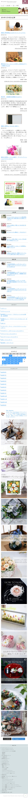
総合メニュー (25, 2)
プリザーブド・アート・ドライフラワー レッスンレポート (15, 81)
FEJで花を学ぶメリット (6, 755)
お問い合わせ (4, 790)
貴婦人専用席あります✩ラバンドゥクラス (13, 33)
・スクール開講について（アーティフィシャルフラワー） (11, 786)
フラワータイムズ (5, 761)
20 (3, 361)
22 (10, 361)
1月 (13, 5)
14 (7, 359)
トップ (2, 5)
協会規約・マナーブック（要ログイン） (9, 776)
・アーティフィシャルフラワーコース (8, 771)
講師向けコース (5, 777)
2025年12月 (4, 396)
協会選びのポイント (6, 758)
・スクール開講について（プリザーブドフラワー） (10, 784)
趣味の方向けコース (6, 764)
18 (21, 359)
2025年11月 (4, 399)
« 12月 (1, 365)
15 (10, 359)
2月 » (5, 365)
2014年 (8, 5)
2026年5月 (3, 381)
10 (17, 357)
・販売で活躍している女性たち (6, 789)
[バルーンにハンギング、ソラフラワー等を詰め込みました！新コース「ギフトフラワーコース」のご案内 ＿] (14, 697)
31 (17, 363)
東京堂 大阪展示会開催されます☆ (11, 97)
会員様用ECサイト (5, 763)
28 (7, 363)
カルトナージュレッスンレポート (9, 337)
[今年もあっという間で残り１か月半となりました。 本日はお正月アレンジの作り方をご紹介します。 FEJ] (14, 671)
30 (14, 363)
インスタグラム (5, 760)
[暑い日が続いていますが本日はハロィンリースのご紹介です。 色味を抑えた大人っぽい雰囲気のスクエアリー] (14, 432)
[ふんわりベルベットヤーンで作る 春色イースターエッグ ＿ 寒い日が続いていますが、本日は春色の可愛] (14, 644)
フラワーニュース (23, 110)
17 (17, 359)
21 (7, 361)
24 (17, 361)
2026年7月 (3, 375)
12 (24, 357)
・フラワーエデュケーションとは (7, 779)
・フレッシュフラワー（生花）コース (8, 773)
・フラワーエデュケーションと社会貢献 (8, 751)
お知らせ (3, 323)
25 (21, 361)
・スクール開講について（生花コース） (8, 787)
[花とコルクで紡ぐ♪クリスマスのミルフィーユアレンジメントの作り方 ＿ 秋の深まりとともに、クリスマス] (14, 723)
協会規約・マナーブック (7, 343)
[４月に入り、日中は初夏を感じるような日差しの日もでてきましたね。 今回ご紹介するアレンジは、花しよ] (14, 538)
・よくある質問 (4, 769)
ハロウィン (3, 308)
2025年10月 (4, 402)
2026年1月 (3, 393)
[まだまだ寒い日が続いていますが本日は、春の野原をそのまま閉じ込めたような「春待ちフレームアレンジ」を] (14, 618)
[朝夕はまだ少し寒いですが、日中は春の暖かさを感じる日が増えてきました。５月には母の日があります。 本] (14, 565)
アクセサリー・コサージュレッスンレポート (12, 331)
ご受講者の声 (4, 757)
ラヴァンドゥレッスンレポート (21, 48)
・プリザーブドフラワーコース (6, 770)
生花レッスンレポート (6, 340)
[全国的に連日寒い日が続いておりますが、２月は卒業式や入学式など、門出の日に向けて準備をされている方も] (14, 591)
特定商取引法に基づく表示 (7, 792)
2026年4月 (3, 384)
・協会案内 (3, 752)
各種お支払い (4, 774)
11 (21, 357)
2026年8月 (3, 372)
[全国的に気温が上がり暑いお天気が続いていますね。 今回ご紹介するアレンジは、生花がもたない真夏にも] (14, 459)
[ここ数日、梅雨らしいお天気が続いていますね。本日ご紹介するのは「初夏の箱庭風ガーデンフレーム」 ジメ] (14, 485)
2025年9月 (3, 405)
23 (14, 361)
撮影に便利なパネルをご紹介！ (10, 126)
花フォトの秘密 (24, 141)
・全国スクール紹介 (4, 767)
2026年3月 (3, 387)
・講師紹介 (3, 753)
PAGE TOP (14, 745)
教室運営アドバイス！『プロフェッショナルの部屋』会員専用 (13, 315)
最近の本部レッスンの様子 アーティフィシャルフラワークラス (14, 158)
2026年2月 (3, 390)
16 (14, 359)
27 (3, 363)
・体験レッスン (4, 766)
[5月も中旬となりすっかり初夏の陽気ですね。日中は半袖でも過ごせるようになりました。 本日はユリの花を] (14, 512)
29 (10, 363)
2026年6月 (3, 378)
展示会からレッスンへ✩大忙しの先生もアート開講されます (14, 65)
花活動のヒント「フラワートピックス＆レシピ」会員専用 (14, 319)
